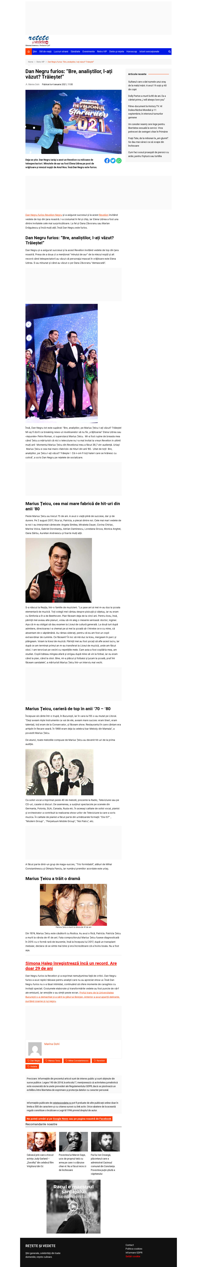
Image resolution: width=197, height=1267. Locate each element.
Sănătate (75, 51)
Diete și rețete (116, 51)
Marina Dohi (33, 84)
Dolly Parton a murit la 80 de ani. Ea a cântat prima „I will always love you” (147, 98)
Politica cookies (134, 1248)
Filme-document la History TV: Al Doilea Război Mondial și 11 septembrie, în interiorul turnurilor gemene (145, 112)
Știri (35, 51)
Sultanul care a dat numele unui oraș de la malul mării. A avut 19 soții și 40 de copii (147, 85)
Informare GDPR (134, 1252)
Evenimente (89, 51)
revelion (101, 1060)
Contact (130, 1245)
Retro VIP (102, 51)
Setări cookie (133, 1256)
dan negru (35, 1060)
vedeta (33, 1066)
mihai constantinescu (78, 1060)
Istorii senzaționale (149, 51)
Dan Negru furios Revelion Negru (43, 215)
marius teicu (54, 1060)
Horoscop (132, 51)
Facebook (105, 1118)
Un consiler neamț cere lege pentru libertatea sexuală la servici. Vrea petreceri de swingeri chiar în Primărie (148, 128)
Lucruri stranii (61, 51)
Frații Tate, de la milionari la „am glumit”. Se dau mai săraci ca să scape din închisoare (148, 142)
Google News (60, 1118)
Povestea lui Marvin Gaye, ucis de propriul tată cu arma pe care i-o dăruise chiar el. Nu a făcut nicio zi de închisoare (72, 1162)
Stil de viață (45, 51)
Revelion (103, 215)
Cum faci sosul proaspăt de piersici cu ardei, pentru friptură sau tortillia (148, 154)
